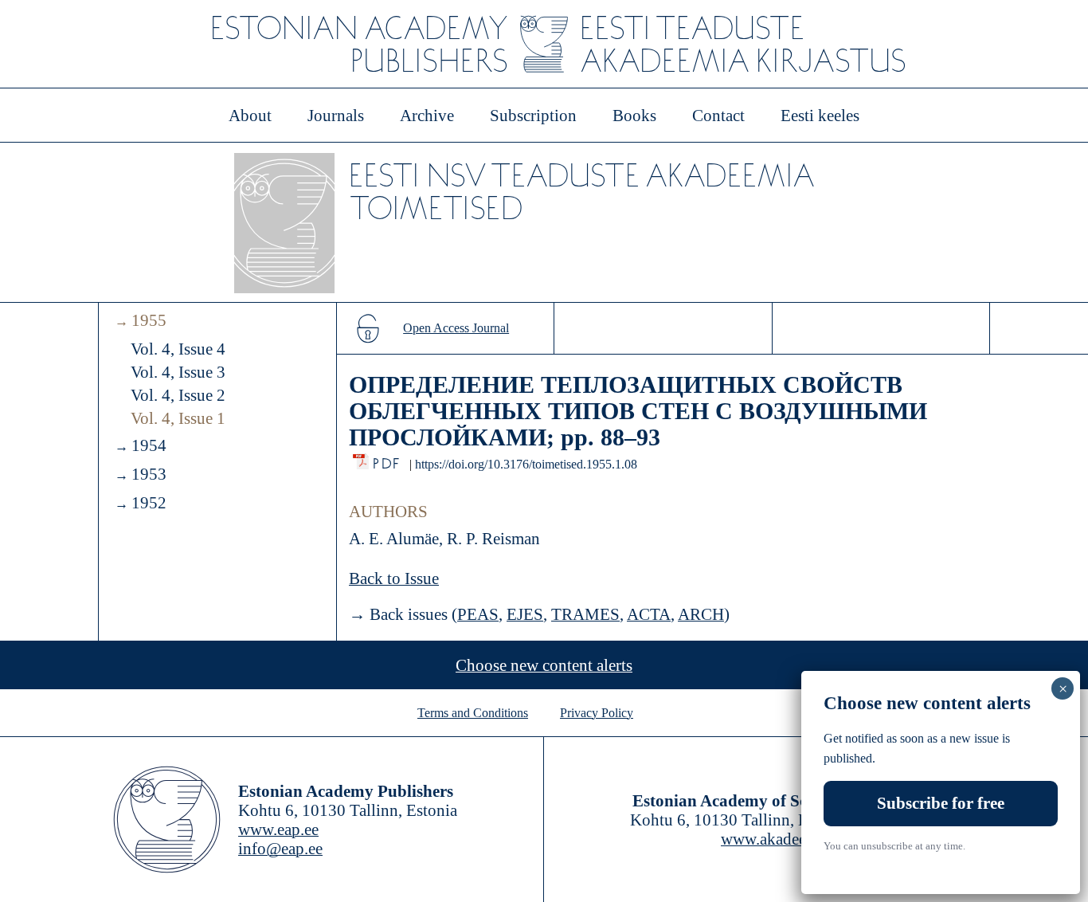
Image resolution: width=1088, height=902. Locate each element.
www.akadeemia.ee (785, 839)
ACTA (649, 614)
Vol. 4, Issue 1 (178, 418)
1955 (148, 320)
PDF (387, 459)
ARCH (701, 614)
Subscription (533, 115)
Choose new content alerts (544, 665)
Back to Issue (394, 578)
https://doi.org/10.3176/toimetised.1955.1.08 (526, 464)
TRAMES (585, 614)
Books (634, 115)
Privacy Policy (596, 713)
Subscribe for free (940, 802)
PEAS (478, 614)
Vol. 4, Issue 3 (178, 372)
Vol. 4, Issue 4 (178, 349)
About (250, 115)
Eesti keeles (820, 115)
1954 (148, 445)
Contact (718, 115)
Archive (427, 115)
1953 (148, 474)
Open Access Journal (456, 328)
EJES (525, 614)
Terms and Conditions (472, 713)
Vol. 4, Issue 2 (178, 395)
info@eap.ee (280, 848)
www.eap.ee (278, 829)
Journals (335, 115)
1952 (148, 502)
